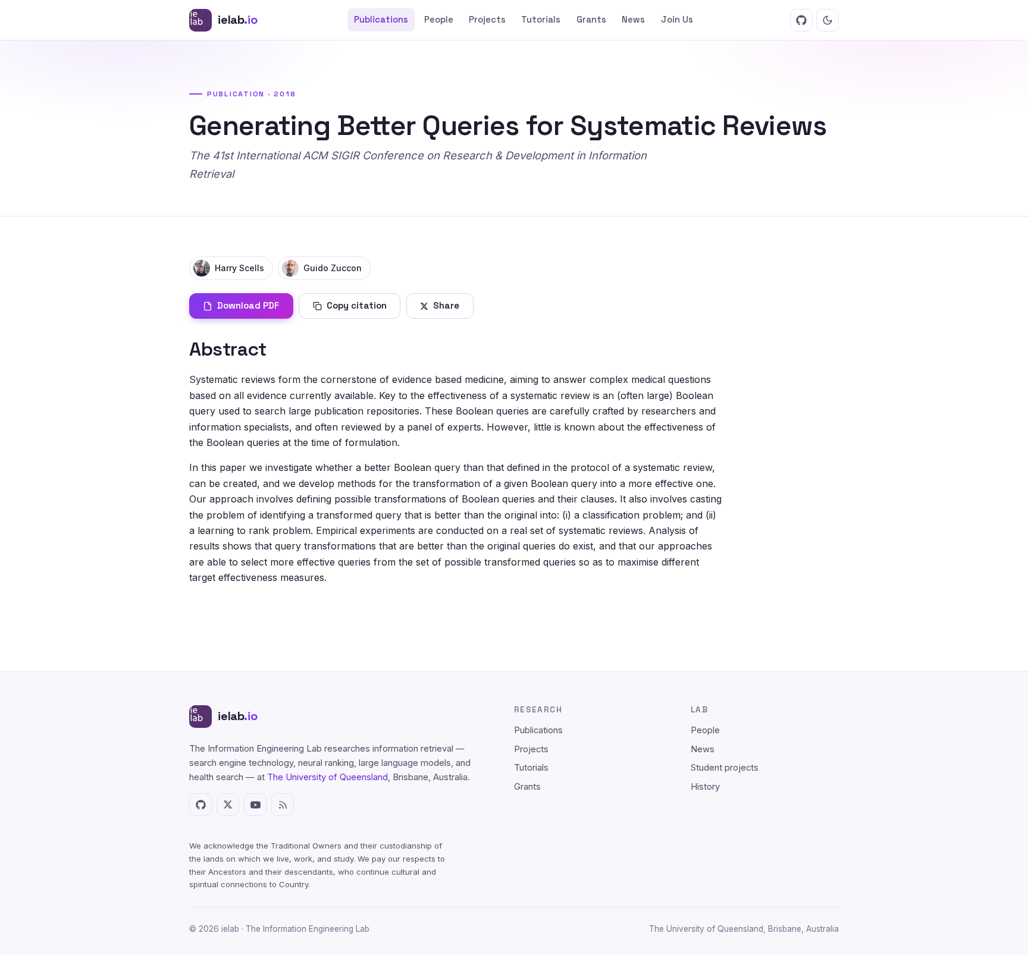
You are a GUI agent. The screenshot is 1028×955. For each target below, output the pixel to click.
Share (446, 305)
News (633, 19)
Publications (381, 19)
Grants (591, 19)
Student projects (725, 767)
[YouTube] (255, 804)
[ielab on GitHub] (801, 20)
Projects (487, 19)
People (438, 19)
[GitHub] (200, 804)
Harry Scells (239, 268)
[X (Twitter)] (228, 804)
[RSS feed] (282, 804)
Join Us (677, 19)
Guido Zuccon (332, 268)
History (705, 786)
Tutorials (540, 19)
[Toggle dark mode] (827, 20)
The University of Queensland (327, 777)
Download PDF (248, 305)
